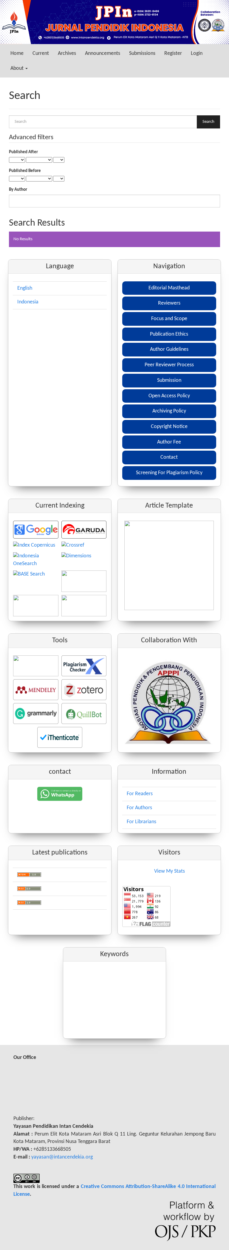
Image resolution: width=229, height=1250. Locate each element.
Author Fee (169, 442)
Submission (169, 380)
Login (196, 53)
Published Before (25, 171)
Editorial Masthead (169, 288)
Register (173, 53)
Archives (67, 53)
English (24, 288)
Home (17, 53)
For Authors (139, 808)
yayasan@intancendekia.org (62, 1157)
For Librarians (141, 822)
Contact (169, 457)
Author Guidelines (169, 349)
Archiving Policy (169, 411)
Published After (23, 152)
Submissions (142, 53)
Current (41, 53)
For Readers (140, 794)
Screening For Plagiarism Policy (169, 473)
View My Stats (169, 871)
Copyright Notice (169, 426)
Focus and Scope (169, 319)
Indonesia (27, 302)
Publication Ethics (169, 334)
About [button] (17, 68)
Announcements (102, 53)
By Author (18, 189)
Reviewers (169, 303)
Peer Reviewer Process (169, 365)
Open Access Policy (169, 396)
